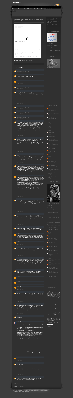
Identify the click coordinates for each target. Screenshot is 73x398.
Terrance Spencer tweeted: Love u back (53, 115)
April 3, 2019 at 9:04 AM (20, 135)
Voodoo (56, 318)
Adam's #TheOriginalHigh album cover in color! (53, 133)
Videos (53, 318)
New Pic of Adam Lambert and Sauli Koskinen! (52, 122)
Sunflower (18, 80)
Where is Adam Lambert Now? (52, 117)
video (48, 318)
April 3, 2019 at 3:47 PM (20, 255)
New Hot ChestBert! (51, 129)
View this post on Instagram (19, 41)
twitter (59, 315)
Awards (52, 293)
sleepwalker (55, 311)
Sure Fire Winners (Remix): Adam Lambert (54, 257)
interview (58, 299)
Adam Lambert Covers (51, 260)
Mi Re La (18, 69)
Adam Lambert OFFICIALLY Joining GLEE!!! (53, 214)
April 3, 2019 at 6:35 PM (20, 283)
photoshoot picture (57, 306)
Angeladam (18, 257)
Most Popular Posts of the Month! (52, 287)
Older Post (41, 384)
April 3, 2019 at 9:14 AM (20, 151)
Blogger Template (15, 391)
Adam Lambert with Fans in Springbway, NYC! (53, 239)
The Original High (49, 313)
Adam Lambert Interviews (52, 235)
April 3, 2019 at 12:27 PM (20, 173)
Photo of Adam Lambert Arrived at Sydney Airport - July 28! (53, 126)
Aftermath (59, 291)
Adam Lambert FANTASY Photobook (53, 253)
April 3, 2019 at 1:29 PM (20, 196)
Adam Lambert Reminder (52, 139)
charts (50, 295)
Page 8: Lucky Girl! (51, 254)
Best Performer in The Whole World (53, 148)
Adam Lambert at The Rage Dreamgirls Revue (52, 209)
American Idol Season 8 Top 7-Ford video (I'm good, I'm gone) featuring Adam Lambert (53, 268)
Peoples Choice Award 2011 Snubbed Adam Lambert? (53, 222)
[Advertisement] (30, 5)
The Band (52, 312)
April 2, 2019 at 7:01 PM (20, 103)
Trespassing (58, 314)
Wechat (49, 319)
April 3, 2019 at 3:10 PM (20, 238)
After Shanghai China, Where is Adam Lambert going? (53, 173)
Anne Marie (18, 120)
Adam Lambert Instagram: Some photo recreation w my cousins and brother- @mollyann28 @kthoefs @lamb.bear (53, 110)
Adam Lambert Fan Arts (51, 231)
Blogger (46, 390)
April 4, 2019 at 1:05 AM (20, 313)
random (56, 309)
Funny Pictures (26, 391)
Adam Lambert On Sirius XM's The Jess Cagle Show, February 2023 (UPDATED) (53, 28)
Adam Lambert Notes (51, 143)
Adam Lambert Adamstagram (52, 108)
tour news (52, 314)
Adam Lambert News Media (52, 165)
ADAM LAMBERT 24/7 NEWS (28, 60)
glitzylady (18, 321)
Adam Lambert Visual (51, 132)
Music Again (49, 303)
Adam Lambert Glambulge (52, 136)
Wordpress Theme (34, 390)
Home (29, 384)
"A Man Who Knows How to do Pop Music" (54, 169)
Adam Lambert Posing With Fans (53, 238)
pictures (50, 308)
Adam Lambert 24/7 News (17, 2)
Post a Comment (16, 383)
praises (57, 308)
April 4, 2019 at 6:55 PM (20, 374)
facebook (51, 297)
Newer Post (16, 384)
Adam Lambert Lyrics (51, 271)
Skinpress (39, 390)
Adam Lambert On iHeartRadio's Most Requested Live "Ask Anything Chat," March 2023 (53, 24)
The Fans (56, 312)
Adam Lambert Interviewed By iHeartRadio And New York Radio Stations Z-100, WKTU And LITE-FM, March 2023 (53, 21)
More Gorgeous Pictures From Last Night (52, 207)
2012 (47, 291)
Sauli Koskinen (57, 310)
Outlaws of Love (56, 305)
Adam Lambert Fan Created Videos (53, 246)
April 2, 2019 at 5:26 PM (20, 88)
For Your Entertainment (51, 298)
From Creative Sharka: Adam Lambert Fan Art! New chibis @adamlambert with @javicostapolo (28, 19)
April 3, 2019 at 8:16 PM (20, 301)
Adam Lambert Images (51, 147)
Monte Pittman (56, 302)
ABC (50, 291)
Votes (59, 318)
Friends (58, 298)
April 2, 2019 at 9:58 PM (20, 113)
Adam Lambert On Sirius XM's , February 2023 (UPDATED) (53, 224)
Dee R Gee (18, 74)
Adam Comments (54, 291)
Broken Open (54, 294)
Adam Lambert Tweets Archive (52, 161)
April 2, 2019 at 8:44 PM (20, 108)
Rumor (52, 310)
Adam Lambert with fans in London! (53, 247)
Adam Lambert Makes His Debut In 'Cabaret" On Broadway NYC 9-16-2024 (53, 19)
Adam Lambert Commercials (52, 267)
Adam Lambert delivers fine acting (53, 166)
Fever (59, 297)
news (52, 304)
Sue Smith (18, 286)
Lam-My (18, 86)
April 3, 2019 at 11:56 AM (20, 162)
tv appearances (52, 315)
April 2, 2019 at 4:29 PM (20, 83)
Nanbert (18, 137)
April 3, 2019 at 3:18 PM (20, 244)
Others (49, 305)
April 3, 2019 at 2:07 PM (20, 211)
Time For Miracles (54, 313)
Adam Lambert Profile (51, 264)
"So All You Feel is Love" (52, 151)
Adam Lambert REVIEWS (52, 168)
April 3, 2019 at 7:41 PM (20, 289)
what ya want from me (54, 319)
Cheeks (54, 295)
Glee (52, 298)
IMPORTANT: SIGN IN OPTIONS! (51, 53)
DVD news (55, 296)
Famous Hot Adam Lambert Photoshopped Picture (53, 144)
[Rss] (57, 3)
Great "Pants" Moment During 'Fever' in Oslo (52, 212)
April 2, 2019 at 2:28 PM (20, 72)
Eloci (17, 241)
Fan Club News (55, 297)
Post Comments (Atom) (21, 386)
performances (49, 306)
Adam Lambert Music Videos (52, 249)
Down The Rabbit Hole (50, 296)
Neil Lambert (54, 303)
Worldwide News (49, 320)
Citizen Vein (57, 295)
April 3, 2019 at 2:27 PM (20, 224)
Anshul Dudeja (21, 391)
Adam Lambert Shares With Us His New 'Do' (52, 215)
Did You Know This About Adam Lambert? (54, 154)
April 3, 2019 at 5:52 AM (20, 118)
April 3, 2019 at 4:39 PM (20, 267)
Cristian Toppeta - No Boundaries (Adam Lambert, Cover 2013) (53, 261)
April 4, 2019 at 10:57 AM (20, 354)
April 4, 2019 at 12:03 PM (20, 360)
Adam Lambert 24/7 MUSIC (52, 242)
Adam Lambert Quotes (51, 150)
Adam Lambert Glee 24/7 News (52, 158)
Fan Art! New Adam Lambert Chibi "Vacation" (52, 232)
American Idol (56, 292)
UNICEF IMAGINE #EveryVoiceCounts (54, 317)
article (48, 293)
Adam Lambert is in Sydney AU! (52, 118)
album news (50, 292)
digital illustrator (22, 56)
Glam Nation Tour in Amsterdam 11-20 (52, 210)
